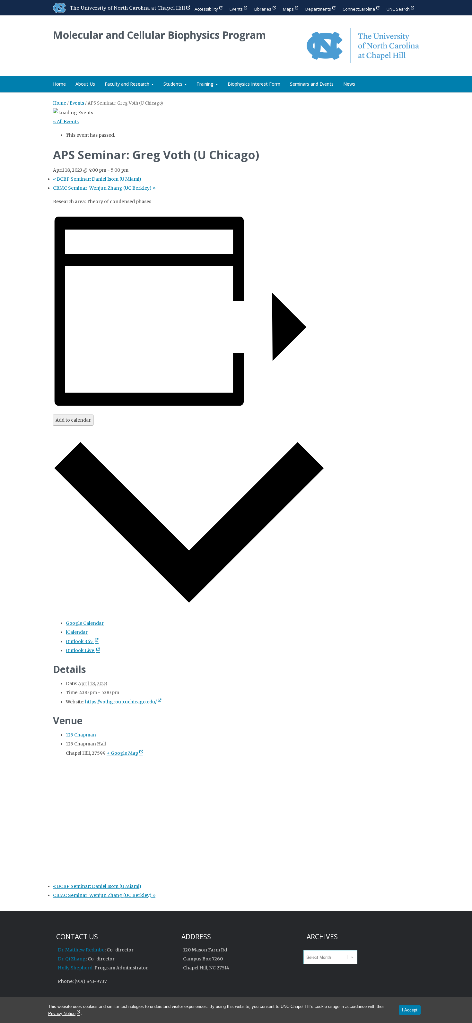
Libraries (262, 9)
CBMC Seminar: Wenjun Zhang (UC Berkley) (104, 188)
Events (236, 9)
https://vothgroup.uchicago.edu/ (121, 702)
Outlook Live (80, 650)
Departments (318, 9)
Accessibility (206, 9)
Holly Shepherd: (75, 968)
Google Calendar (85, 623)
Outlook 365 (80, 641)
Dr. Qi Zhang (72, 959)
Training (206, 84)
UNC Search (398, 9)
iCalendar (77, 632)
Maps (288, 9)
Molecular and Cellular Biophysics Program (159, 35)
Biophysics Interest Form (254, 84)
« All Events (66, 122)
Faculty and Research (128, 84)
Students (173, 84)
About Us (85, 84)
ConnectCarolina (359, 9)
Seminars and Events (312, 84)
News (349, 84)
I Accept (409, 1010)
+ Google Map (122, 753)
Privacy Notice (61, 1013)
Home (59, 84)
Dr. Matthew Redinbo (81, 950)
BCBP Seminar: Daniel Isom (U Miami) (97, 179)
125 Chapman (81, 735)
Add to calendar (73, 420)
